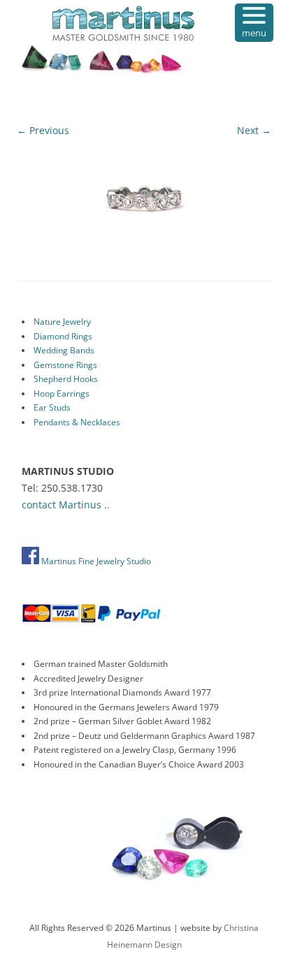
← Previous (43, 130)
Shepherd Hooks (66, 379)
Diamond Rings (63, 336)
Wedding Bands (64, 350)
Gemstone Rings (65, 365)
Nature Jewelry (62, 322)
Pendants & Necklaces (77, 422)
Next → (254, 130)
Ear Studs (52, 407)
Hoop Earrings (61, 393)
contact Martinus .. (66, 504)
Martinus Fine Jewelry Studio (95, 561)
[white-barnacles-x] (144, 197)
